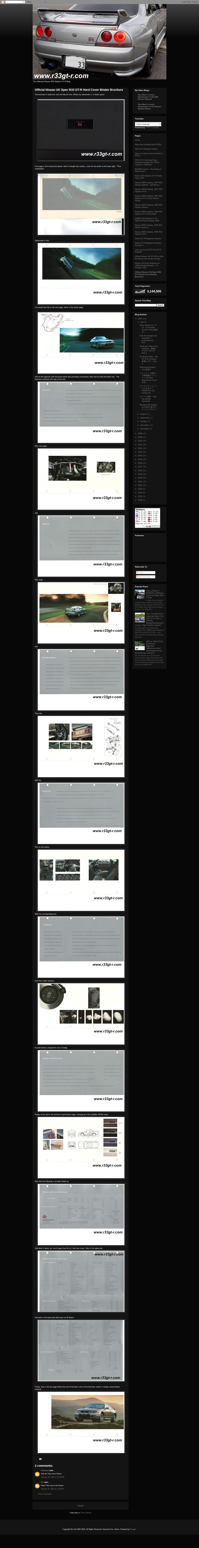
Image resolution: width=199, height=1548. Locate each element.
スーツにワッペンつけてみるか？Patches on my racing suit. (148, 389)
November (145, 425)
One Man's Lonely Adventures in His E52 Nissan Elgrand (148, 97)
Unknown (45, 1470)
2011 (140, 444)
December (145, 429)
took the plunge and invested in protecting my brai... (148, 339)
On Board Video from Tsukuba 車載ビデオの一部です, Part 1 (149, 349)
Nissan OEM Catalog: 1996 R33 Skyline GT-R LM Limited (148, 213)
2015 (140, 459)
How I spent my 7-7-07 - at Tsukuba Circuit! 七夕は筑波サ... (149, 328)
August (143, 414)
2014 (140, 455)
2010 (140, 441)
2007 (140, 319)
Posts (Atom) (86, 1513)
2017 (140, 467)
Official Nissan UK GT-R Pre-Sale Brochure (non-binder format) (149, 257)
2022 (140, 485)
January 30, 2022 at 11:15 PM (52, 1477)
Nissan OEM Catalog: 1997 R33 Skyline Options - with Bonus (148, 183)
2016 (140, 463)
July (142, 322)
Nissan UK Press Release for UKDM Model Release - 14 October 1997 (147, 265)
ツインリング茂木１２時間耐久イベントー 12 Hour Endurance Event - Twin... (149, 377)
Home (81, 1506)
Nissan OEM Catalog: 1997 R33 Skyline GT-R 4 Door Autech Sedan (148, 198)
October (144, 421)
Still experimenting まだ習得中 (148, 368)
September (145, 418)
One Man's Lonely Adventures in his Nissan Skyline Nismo (149, 106)
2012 (140, 448)
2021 (140, 481)
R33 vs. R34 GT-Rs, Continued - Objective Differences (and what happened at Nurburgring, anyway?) (149, 647)
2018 (140, 470)
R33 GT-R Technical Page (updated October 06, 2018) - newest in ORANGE (147, 162)
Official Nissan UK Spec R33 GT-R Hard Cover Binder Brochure (148, 274)
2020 (140, 478)
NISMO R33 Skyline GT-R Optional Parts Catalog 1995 (147, 219)
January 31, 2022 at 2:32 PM (52, 1489)
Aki (42, 1482)
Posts (140, 573)
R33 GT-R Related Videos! (146, 149)
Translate (155, 127)
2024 (140, 492)
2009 (140, 437)
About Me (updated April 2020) (148, 144)
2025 (140, 496)
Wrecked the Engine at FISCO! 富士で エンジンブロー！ (148, 407)
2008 (140, 433)
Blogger (133, 1529)
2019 (140, 474)
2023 (140, 489)
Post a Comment (44, 1494)
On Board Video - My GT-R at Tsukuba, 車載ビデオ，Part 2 (149, 360)
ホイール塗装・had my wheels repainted (148, 398)
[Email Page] (40, 1459)
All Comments (144, 577)
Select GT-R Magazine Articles (148, 238)
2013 (140, 452)
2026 (140, 500)
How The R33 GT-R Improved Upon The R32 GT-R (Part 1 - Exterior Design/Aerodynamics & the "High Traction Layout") (149, 619)
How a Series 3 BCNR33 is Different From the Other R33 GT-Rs (155, 594)
